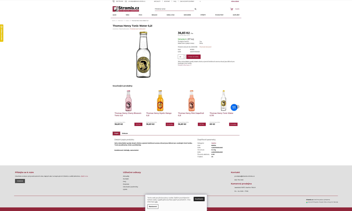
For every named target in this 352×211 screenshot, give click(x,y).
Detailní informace (184, 65)
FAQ (175, 1)
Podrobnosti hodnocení (137, 29)
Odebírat (20, 181)
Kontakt (167, 1)
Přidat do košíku (193, 57)
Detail (138, 124)
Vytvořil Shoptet (313, 202)
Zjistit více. (84, 176)
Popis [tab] (116, 133)
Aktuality (157, 1)
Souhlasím (199, 199)
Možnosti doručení (205, 47)
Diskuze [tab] (125, 133)
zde (156, 202)
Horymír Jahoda (333, 202)
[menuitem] (114, 14)
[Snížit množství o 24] (184, 58)
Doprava (126, 184)
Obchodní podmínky (187, 1)
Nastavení (153, 206)
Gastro (213, 143)
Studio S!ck (322, 202)
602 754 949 (238, 180)
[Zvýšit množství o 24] (184, 56)
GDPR (125, 189)
